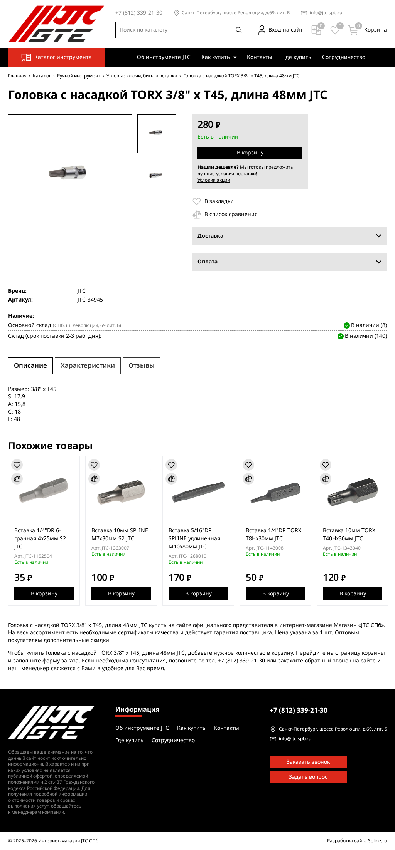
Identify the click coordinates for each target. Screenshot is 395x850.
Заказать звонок (308, 762)
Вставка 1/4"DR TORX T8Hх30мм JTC (273, 534)
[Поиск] (238, 30)
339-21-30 (298, 710)
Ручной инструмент (78, 75)
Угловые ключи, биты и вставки (141, 75)
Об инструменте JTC (164, 57)
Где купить (297, 57)
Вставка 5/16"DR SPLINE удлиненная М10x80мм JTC (194, 538)
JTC (82, 291)
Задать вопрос (308, 777)
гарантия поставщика (243, 633)
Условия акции (214, 180)
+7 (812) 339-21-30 (241, 661)
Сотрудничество (343, 57)
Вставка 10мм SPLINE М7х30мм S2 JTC (119, 534)
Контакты (259, 57)
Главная (17, 75)
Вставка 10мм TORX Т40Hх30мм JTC (349, 534)
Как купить (215, 57)
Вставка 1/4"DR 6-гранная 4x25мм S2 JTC (40, 538)
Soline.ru (377, 840)
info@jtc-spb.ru (326, 13)
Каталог (42, 75)
